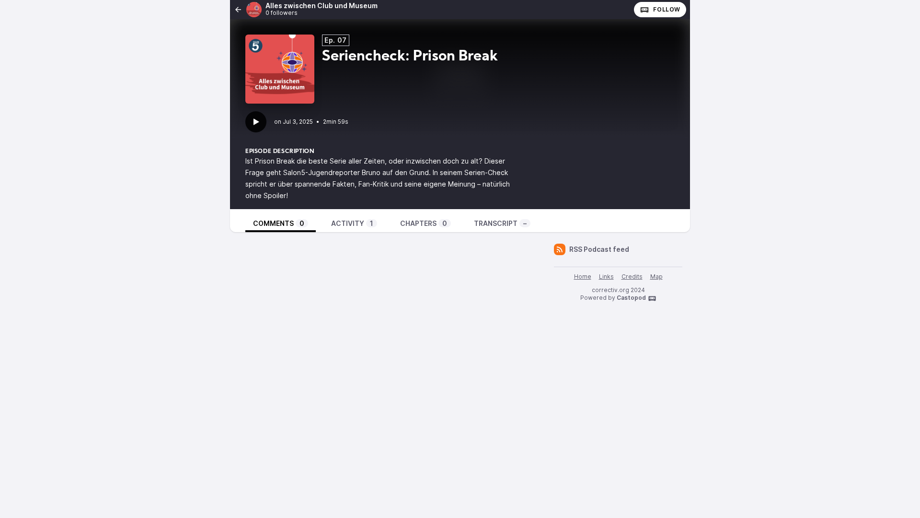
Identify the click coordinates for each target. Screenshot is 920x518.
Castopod (631, 297)
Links (606, 276)
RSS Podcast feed (599, 249)
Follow (666, 9)
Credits (632, 276)
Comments (278, 223)
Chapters (423, 223)
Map (656, 276)
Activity (352, 223)
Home (582, 276)
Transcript (500, 223)
